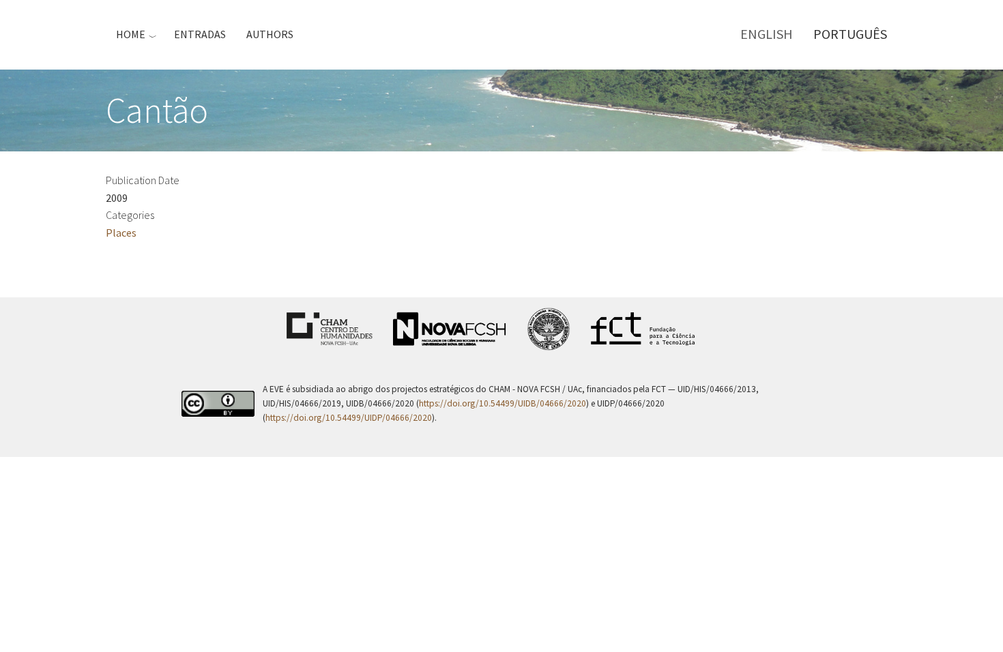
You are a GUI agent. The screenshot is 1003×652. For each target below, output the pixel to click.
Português (850, 33)
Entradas (200, 34)
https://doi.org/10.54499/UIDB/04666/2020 (502, 403)
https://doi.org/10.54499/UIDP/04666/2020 (348, 418)
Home (130, 34)
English (766, 33)
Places (121, 232)
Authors (269, 34)
